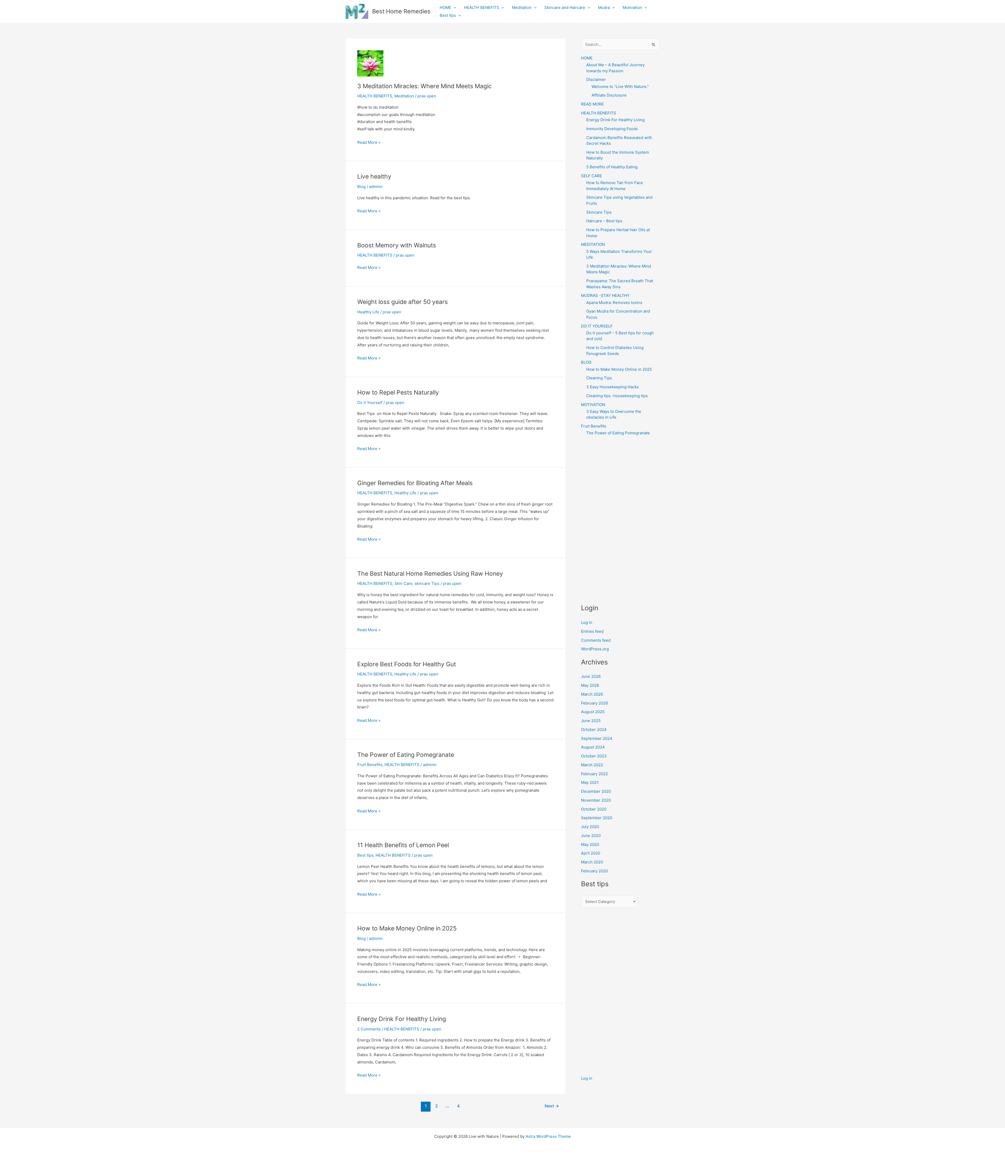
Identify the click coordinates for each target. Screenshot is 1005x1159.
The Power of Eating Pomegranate (405, 754)
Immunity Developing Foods (612, 128)
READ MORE (592, 104)
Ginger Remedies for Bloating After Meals (415, 483)
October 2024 (594, 729)
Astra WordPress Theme (548, 1136)
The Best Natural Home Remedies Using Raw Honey (430, 573)
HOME (445, 7)
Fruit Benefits (369, 764)
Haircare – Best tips (604, 220)
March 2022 (592, 764)
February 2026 (594, 703)
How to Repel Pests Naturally (398, 392)
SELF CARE (591, 175)
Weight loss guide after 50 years (402, 302)
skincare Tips (427, 583)
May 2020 (590, 844)
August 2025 (593, 711)
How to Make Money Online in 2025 (407, 928)
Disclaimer (596, 79)
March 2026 (592, 694)
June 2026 (591, 676)
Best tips (448, 15)
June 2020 (591, 835)
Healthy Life (368, 311)
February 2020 (594, 870)
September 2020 (596, 817)
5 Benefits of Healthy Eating (612, 166)
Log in (586, 622)
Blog (361, 186)
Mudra (604, 7)
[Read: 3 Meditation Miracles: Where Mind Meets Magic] (370, 62)
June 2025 (591, 720)
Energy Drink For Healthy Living (401, 1019)
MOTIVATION (593, 404)
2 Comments (369, 1029)
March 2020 (592, 861)
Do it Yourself (369, 402)
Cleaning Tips (599, 377)
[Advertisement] (620, 519)
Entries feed (592, 631)
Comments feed (596, 640)
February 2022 (594, 773)
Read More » (369, 143)
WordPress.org (595, 648)
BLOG (586, 362)
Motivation (632, 7)
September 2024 (596, 738)
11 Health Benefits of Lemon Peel (403, 845)
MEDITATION (593, 244)
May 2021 (590, 782)
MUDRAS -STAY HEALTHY (605, 295)
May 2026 (590, 685)
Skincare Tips (599, 212)
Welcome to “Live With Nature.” (620, 86)
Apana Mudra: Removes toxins (614, 302)
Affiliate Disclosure (609, 95)
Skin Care (403, 583)
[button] (453, 8)
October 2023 (594, 755)
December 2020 (596, 791)
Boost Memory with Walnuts (396, 245)
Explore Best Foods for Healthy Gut (406, 664)
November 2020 (596, 800)
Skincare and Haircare (564, 7)
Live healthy (374, 176)
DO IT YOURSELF (597, 326)
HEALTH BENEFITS (481, 7)
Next (552, 1105)
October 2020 (593, 809)
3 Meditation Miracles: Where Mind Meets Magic (424, 86)
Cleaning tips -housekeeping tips (617, 395)
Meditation (522, 7)
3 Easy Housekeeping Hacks (612, 386)
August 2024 (593, 747)
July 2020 (590, 826)
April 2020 (590, 853)
